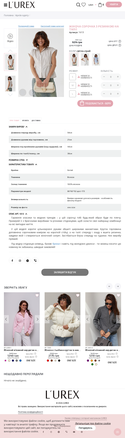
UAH (90, 4)
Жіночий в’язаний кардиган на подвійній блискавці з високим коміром (22, 350)
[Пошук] (79, 4)
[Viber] (35, 260)
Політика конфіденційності (30, 412)
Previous (10, 51)
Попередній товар (26, 26)
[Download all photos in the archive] (22, 92)
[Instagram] (19, 260)
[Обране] (84, 4)
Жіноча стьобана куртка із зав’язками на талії (62, 350)
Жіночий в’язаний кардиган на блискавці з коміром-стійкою (103, 350)
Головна (9, 15)
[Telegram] (27, 260)
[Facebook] (12, 260)
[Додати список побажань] (37, 295)
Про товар (14, 120)
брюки (56, 243)
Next (10, 94)
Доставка (36, 120)
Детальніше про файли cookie (93, 423)
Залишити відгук (65, 272)
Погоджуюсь (85, 427)
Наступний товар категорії (52, 26)
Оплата (25, 120)
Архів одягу (22, 15)
